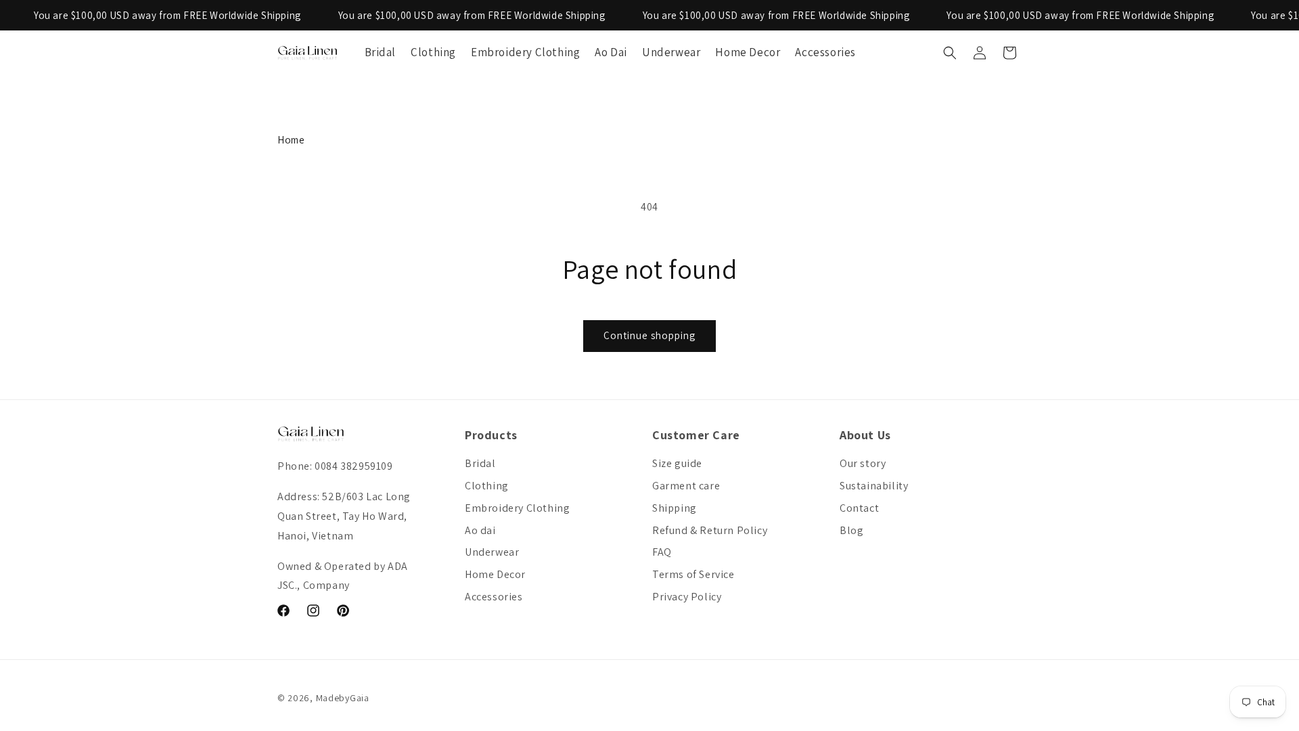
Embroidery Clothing (517, 508)
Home (290, 139)
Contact (859, 508)
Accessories (494, 597)
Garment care (686, 486)
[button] (950, 53)
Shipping (674, 508)
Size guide (677, 463)
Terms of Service (693, 574)
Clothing (487, 486)
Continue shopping (649, 335)
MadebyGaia (342, 698)
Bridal (480, 463)
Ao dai (480, 530)
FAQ (662, 552)
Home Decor (495, 574)
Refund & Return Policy (709, 530)
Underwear (492, 552)
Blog (851, 530)
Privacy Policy (686, 597)
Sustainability (874, 486)
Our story (863, 463)
